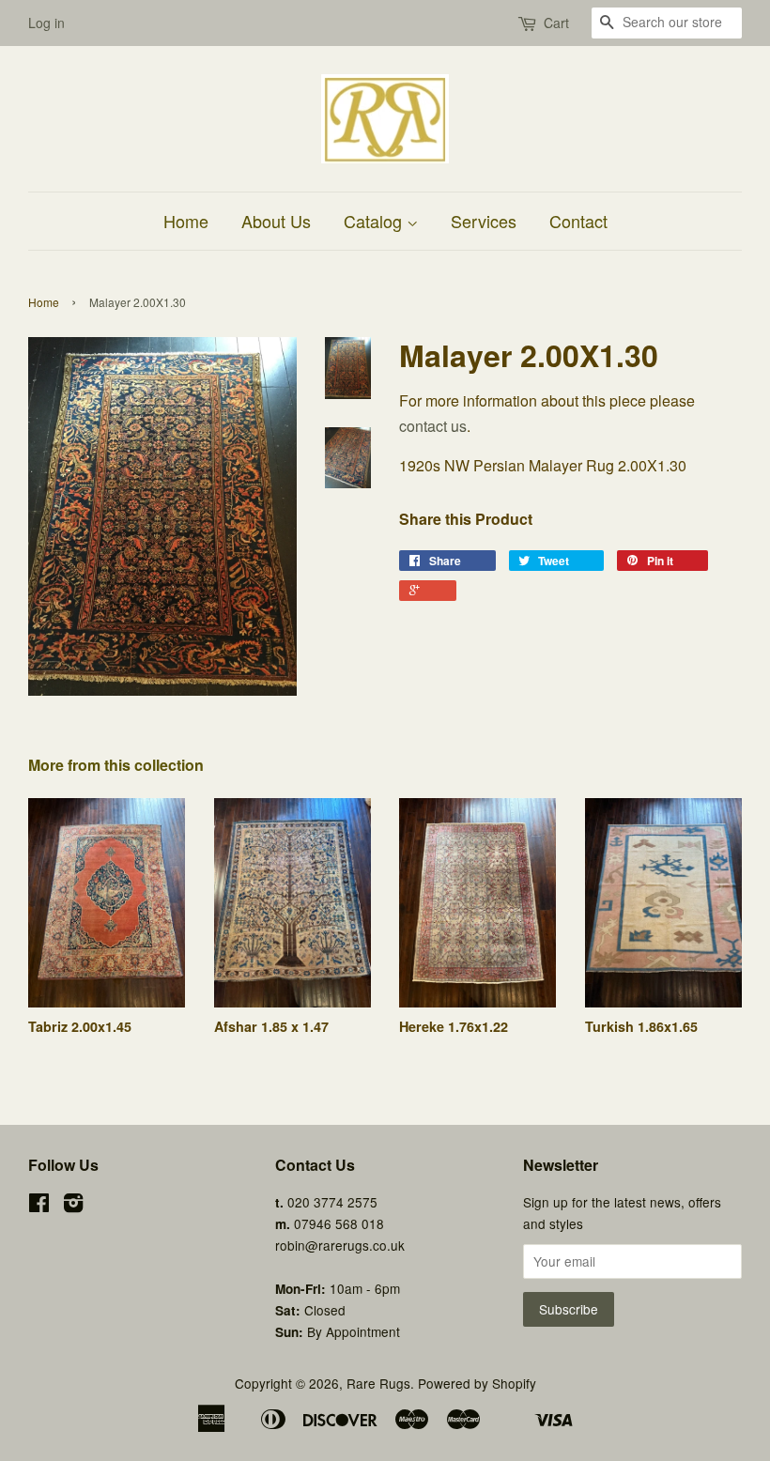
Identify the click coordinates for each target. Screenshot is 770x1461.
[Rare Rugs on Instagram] (73, 1205)
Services (483, 220)
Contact (578, 220)
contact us (433, 426)
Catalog (375, 220)
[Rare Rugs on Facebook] (39, 1205)
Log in (46, 22)
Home (185, 220)
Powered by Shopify (477, 1383)
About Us (276, 220)
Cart (556, 22)
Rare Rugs (378, 1383)
